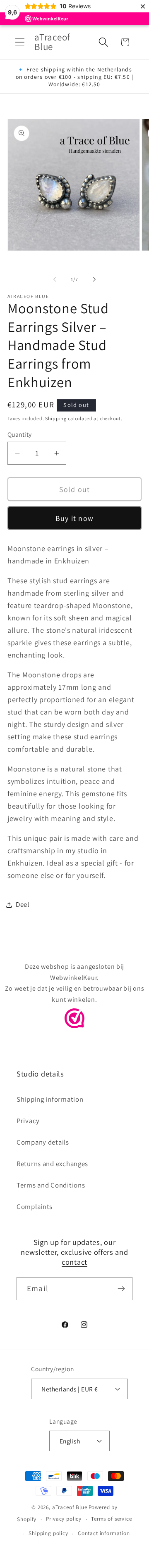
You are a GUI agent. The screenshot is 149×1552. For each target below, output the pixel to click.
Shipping (56, 418)
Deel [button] (22, 904)
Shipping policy (48, 1533)
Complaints (35, 1206)
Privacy (28, 1120)
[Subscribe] (121, 1288)
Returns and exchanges (52, 1163)
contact (74, 1262)
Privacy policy (64, 1518)
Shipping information (50, 1099)
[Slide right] (94, 279)
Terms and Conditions (51, 1185)
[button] (20, 42)
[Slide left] (55, 279)
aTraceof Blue (69, 1507)
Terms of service (111, 1518)
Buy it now (74, 518)
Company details (43, 1142)
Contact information (104, 1533)
